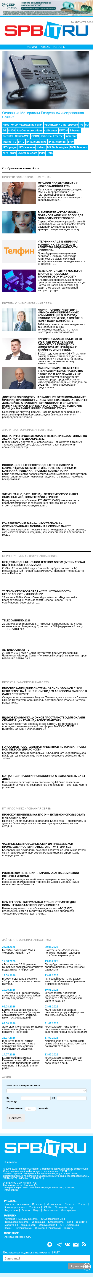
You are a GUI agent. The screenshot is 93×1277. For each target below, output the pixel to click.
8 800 (11, 130)
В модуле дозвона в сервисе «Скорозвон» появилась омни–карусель (21, 981)
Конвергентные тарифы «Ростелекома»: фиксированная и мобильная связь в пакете (36, 525)
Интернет (10, 1219)
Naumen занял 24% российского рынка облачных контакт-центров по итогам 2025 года (65, 1043)
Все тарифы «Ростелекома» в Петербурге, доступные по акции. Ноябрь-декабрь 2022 (44, 437)
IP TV (21, 141)
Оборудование (47, 1225)
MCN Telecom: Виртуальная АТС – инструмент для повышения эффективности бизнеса (39, 904)
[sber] (46, 8)
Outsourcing (72, 1225)
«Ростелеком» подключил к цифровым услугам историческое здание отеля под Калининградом (66, 1029)
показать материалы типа (23, 1085)
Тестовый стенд (64, 1207)
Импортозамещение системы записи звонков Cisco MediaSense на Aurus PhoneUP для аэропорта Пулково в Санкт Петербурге (44, 691)
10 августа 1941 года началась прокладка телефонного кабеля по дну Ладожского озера (21, 995)
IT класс (82, 1204)
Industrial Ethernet (52, 136)
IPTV (71, 141)
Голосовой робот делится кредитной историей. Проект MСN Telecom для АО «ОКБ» (44, 748)
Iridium (41, 147)
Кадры (8, 1228)
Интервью (37, 1204)
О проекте (11, 1162)
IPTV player (10, 147)
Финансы (40, 1228)
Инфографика (68, 1210)
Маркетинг (10, 1225)
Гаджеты (68, 1228)
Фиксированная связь (17, 1222)
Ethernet (75, 130)
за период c (12, 1099)
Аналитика (23, 1204)
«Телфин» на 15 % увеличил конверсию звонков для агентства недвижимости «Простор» (58, 246)
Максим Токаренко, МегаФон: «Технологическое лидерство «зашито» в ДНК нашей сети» (60, 371)
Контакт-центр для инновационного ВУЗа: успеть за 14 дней (43, 777)
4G (81, 124)
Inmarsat (71, 136)
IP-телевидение (36, 141)
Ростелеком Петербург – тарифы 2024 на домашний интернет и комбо (40, 874)
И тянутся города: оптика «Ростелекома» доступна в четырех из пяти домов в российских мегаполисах (18, 1044)
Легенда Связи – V (15, 649)
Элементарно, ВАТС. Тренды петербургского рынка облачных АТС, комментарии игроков (40, 496)
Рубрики (31, 47)
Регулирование (23, 1228)
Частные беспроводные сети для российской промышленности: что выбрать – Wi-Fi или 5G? (37, 845)
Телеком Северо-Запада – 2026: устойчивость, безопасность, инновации (36, 593)
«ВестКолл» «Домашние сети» (22, 124)
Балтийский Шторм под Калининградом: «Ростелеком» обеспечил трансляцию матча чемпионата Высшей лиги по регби (21, 1063)
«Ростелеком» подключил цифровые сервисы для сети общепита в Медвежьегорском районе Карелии (63, 996)
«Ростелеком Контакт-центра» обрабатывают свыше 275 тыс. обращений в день (64, 1060)
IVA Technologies (57, 147)
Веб (69, 1222)
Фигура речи (11, 1210)
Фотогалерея (50, 1210)
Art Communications (29, 130)
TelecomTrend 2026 (16, 620)
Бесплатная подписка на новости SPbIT (31, 1252)
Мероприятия (54, 1204)
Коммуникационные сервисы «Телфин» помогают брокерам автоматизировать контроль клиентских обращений (21, 1013)
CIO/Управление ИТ (52, 1219)
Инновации (54, 1228)
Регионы (59, 47)
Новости (9, 1204)
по (53, 1097)
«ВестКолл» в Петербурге (61, 124)
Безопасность (56, 1222)
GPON (35, 136)
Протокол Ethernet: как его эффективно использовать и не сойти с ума (43, 816)
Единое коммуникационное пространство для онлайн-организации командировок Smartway (44, 719)
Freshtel (8, 136)
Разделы (45, 47)
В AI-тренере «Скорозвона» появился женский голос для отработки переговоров (60, 215)
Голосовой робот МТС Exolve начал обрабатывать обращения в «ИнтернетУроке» (65, 981)
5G (87, 124)
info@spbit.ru (11, 1190)
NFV (5, 153)
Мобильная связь (28, 1219)
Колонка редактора (15, 1207)
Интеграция (38, 1222)
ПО (60, 1225)
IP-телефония (57, 141)
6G (4, 130)
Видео (36, 1210)
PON (42, 153)
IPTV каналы (27, 147)
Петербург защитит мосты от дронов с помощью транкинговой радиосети (60, 273)
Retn (50, 153)
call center (50, 130)
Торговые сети (27, 1225)
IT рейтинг (34, 1207)
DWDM (63, 130)
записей (42, 1108)
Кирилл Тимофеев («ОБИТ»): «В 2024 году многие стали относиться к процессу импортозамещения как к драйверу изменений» (60, 344)
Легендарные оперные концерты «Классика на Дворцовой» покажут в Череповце (22, 1029)
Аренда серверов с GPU (18, 1237)
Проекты (69, 1204)
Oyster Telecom (27, 153)
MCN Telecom (78, 147)
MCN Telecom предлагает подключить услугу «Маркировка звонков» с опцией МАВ (64, 1012)
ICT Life (47, 1207)
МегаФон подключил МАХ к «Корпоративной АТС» (57, 185)
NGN (13, 153)
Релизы (26, 1210)
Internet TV (9, 141)
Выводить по (14, 1108)
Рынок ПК (80, 1222)
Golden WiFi (22, 136)
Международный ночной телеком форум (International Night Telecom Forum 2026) (44, 564)
